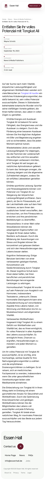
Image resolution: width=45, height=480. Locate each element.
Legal (29, 473)
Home (4, 19)
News (10, 19)
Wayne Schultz (9, 41)
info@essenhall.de (13, 461)
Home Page (10, 455)
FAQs (30, 455)
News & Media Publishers (22, 19)
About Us (7, 473)
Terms (23, 473)
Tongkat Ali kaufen (30, 93)
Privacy (16, 473)
